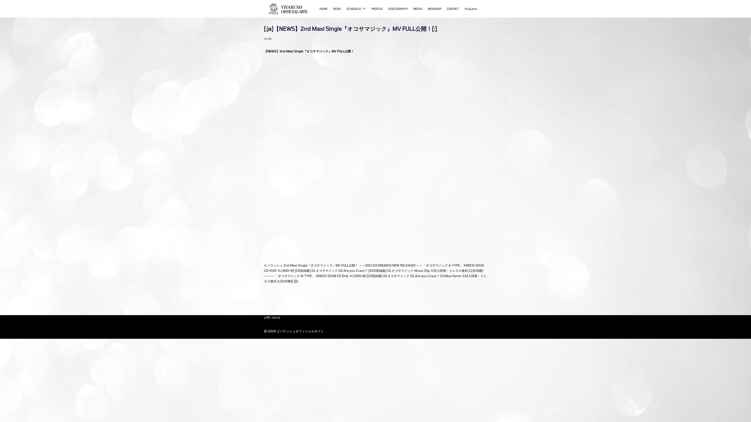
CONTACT (453, 8)
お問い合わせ (272, 317)
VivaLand (470, 8)
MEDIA (417, 8)
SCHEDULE (354, 8)
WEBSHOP (434, 8)
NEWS (337, 8)
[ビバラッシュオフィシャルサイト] (286, 8)
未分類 (268, 38)
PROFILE (377, 8)
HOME (324, 8)
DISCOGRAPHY (398, 8)
